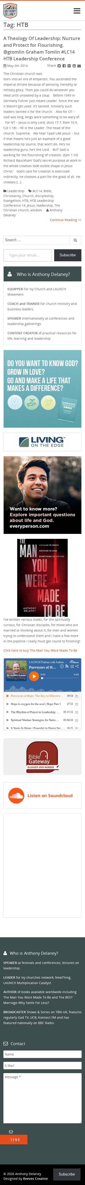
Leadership (15, 191)
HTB (25, 200)
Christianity (12, 196)
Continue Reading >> (66, 220)
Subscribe (68, 255)
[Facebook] (64, 65)
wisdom (36, 210)
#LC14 (37, 191)
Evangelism (12, 200)
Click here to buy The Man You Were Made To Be (40, 650)
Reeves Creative (35, 1178)
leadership (44, 205)
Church (28, 196)
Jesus (31, 205)
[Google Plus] (69, 65)
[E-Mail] (79, 65)
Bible (47, 191)
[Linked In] (74, 65)
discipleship (44, 196)
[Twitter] (59, 65)
